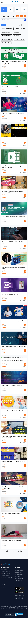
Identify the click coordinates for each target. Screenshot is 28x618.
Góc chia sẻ (17, 576)
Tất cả (3, 9)
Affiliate (2, 598)
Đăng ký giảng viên (5, 587)
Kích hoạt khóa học (19, 574)
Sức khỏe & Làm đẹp (7, 39)
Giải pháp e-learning (5, 589)
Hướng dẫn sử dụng (19, 572)
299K (24, 9)
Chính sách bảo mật (19, 580)
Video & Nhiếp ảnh (6, 32)
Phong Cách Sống (6, 42)
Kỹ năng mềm (17, 35)
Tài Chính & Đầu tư (19, 39)
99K (11, 9)
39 (18, 551)
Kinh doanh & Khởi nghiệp (14, 25)
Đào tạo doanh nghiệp (5, 591)
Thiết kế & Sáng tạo (20, 28)
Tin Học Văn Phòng (6, 35)
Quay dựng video (4, 594)
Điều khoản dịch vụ (19, 578)
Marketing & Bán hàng (7, 28)
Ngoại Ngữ (16, 32)
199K (17, 9)
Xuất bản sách (4, 596)
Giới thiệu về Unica (19, 570)
